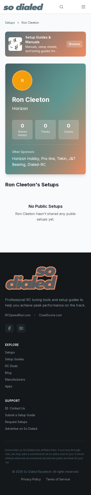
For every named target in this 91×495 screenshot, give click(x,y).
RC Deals (11, 366)
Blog (8, 372)
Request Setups (16, 422)
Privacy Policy (31, 479)
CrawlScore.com (50, 315)
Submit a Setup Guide (20, 415)
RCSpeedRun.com (17, 315)
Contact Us (17, 408)
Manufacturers (15, 379)
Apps (8, 386)
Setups (10, 22)
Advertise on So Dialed (21, 428)
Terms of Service (58, 479)
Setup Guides (14, 359)
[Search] (61, 7)
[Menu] (83, 7)
